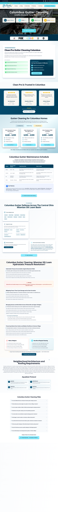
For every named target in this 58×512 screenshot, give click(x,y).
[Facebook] (43, 1)
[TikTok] (54, 1)
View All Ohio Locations (9, 247)
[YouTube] (51, 1)
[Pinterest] (53, 1)
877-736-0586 (39, 25)
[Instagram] (49, 1)
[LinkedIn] (45, 1)
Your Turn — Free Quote (28, 111)
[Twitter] (47, 1)
